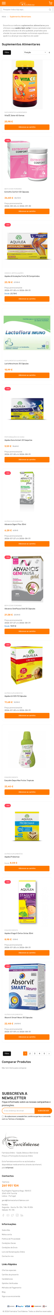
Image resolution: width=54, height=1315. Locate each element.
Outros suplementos (14, 521)
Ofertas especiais (9, 1270)
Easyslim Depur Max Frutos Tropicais (19, 780)
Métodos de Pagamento (11, 1288)
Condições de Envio (9, 1248)
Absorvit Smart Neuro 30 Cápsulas (19, 1018)
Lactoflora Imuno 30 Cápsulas (17, 364)
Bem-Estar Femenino (13, 189)
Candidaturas (7, 1279)
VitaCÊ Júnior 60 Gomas (14, 116)
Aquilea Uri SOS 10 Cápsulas (16, 696)
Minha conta (7, 1235)
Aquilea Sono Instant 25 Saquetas (18, 440)
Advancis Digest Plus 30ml (15, 524)
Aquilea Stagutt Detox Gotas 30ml (19, 933)
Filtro (7, 52)
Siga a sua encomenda (11, 1296)
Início (4, 17)
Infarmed (9, 1168)
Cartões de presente (10, 1275)
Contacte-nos (8, 1256)
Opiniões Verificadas (10, 1283)
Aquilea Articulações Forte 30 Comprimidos (22, 276)
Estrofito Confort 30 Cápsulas (17, 192)
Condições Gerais (9, 1243)
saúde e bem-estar (23, 28)
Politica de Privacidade (11, 1239)
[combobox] (27, 9)
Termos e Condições (16, 1119)
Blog (3, 1292)
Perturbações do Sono (14, 437)
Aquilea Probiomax (12, 857)
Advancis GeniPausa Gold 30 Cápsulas (20, 609)
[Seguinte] (49, 1054)
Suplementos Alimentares (16, 112)
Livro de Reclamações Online (13, 1252)
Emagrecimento (11, 777)
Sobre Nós (6, 1230)
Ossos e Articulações (14, 273)
